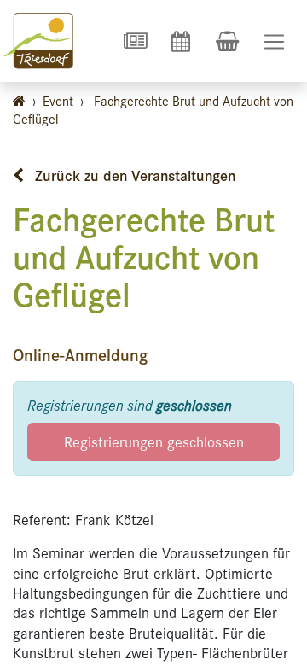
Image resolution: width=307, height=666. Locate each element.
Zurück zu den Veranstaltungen (133, 175)
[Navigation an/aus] (274, 41)
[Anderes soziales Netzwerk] (134, 40)
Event (58, 100)
